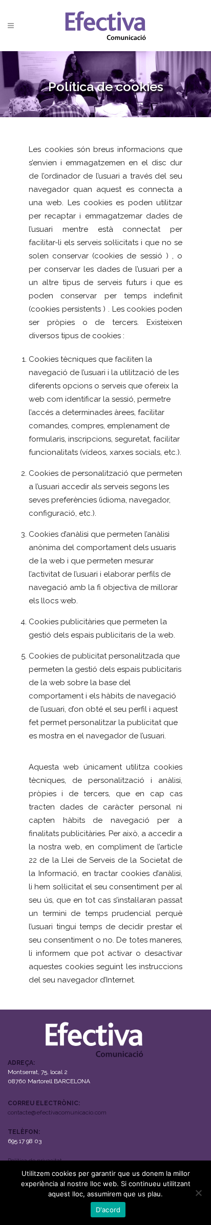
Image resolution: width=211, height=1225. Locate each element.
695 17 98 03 (24, 1141)
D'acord (108, 1210)
